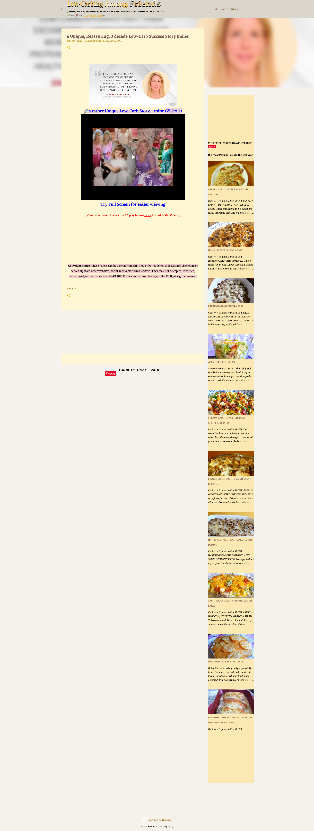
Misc (152, 11)
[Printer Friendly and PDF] (75, 16)
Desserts (143, 11)
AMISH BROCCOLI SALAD (221, 361)
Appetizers (92, 11)
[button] (69, 47)
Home (72, 11)
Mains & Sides (128, 11)
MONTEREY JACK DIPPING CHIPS (225, 661)
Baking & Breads (109, 11)
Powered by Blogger (159, 819)
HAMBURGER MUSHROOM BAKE (225, 250)
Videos (160, 11)
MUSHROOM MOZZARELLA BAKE (225, 306)
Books (80, 11)
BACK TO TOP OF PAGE (140, 370)
